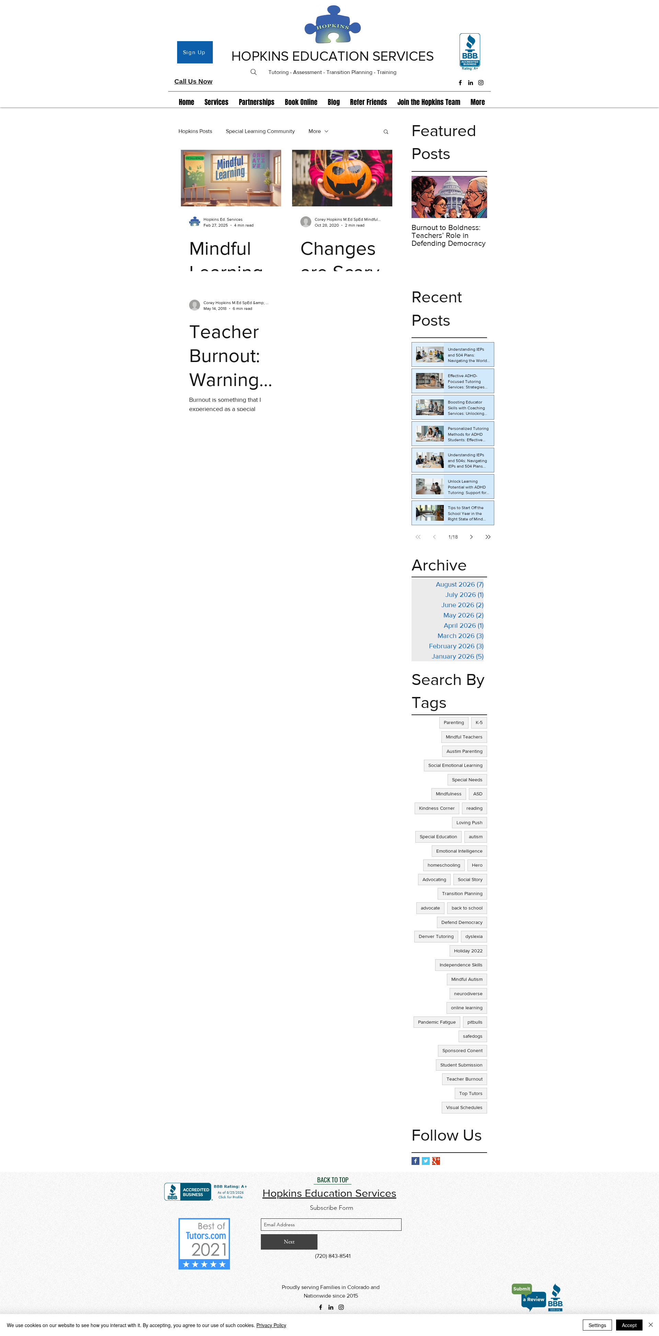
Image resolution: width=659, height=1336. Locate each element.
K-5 (479, 722)
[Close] (651, 1325)
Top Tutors (471, 1093)
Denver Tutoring (436, 936)
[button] (386, 132)
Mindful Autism (467, 979)
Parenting (454, 722)
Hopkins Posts (195, 131)
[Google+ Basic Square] (436, 1161)
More (315, 131)
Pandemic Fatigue (437, 1022)
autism (476, 836)
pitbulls (475, 1022)
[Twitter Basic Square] (426, 1161)
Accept (629, 1325)
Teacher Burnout (465, 1079)
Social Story (470, 879)
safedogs (473, 1036)
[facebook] (460, 82)
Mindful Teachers (464, 736)
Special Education (438, 836)
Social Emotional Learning (455, 765)
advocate (430, 908)
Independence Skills (461, 964)
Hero (477, 865)
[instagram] (480, 82)
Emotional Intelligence (459, 851)
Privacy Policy (271, 1325)
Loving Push (469, 822)
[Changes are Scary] (342, 178)
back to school (467, 908)
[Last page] (488, 537)
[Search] (253, 72)
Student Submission (461, 1065)
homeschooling (444, 865)
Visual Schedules (464, 1107)
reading (474, 808)
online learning (467, 1007)
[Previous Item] (422, 197)
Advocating (434, 879)
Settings (597, 1325)
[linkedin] (470, 82)
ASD (478, 793)
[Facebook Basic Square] (415, 1161)
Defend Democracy (462, 922)
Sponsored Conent (462, 1050)
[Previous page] (434, 537)
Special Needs (467, 779)
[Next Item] (476, 197)
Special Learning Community (260, 131)
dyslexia (474, 936)
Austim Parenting (465, 751)
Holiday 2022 (468, 950)
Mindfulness (449, 793)
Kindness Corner (437, 808)
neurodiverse (468, 993)
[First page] (418, 537)
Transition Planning (462, 893)
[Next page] (471, 537)
